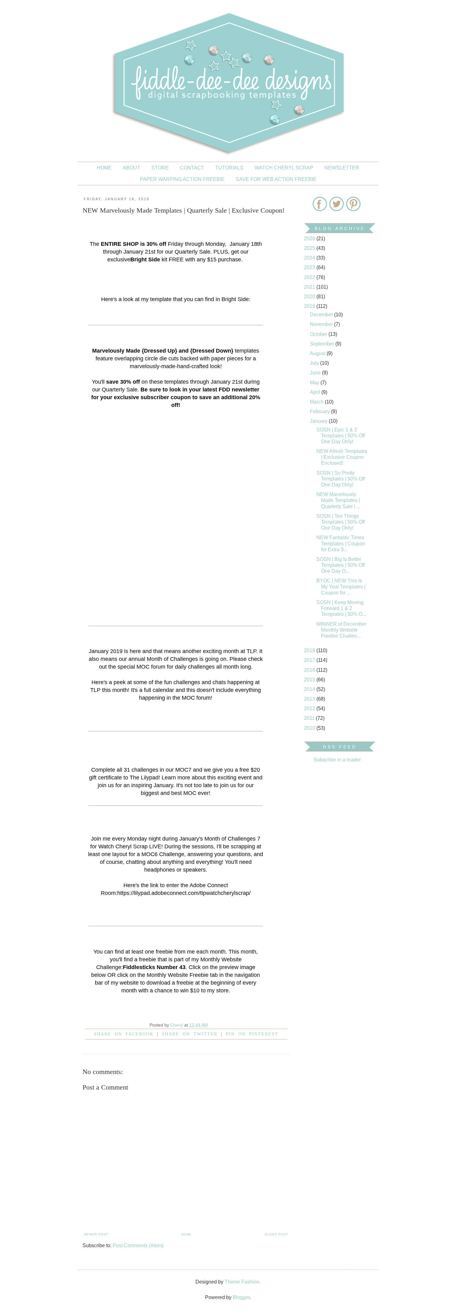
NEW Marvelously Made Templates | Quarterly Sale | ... (338, 500)
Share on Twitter (189, 1033)
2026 (310, 238)
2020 (310, 296)
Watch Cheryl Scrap (284, 167)
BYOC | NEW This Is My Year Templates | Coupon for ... (340, 586)
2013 (310, 699)
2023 (310, 267)
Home (104, 167)
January (319, 421)
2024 (310, 257)
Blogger (241, 1297)
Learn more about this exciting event (207, 777)
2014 (310, 689)
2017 (310, 660)
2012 (310, 708)
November (322, 324)
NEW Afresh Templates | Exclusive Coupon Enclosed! (341, 457)
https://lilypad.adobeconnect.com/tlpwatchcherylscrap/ (184, 893)
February (320, 411)
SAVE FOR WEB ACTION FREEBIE (276, 179)
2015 (310, 679)
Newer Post (96, 1234)
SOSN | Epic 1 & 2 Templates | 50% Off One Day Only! (340, 435)
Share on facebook (124, 1033)
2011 (310, 718)
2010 (310, 728)
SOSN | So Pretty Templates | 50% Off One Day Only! (340, 478)
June (316, 372)
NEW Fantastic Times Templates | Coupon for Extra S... (340, 543)
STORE (160, 167)
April (315, 392)
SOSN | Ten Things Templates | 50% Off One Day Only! (340, 521)
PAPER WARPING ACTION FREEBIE (182, 179)
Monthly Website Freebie (177, 975)
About (131, 167)
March (317, 401)
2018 (310, 650)
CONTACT (192, 167)
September (322, 343)
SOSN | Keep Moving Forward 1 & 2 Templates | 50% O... (341, 608)
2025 (310, 248)
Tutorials (229, 167)
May (315, 382)
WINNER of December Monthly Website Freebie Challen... (341, 629)
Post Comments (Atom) (138, 1245)
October (319, 334)
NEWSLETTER (341, 167)
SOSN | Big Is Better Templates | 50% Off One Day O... (340, 565)
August (318, 353)
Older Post (276, 1234)
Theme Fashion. (243, 1281)
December (322, 314)
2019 (310, 306)
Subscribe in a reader (337, 759)
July (315, 363)
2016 (310, 670)
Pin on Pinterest (252, 1033)
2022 (310, 277)
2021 (310, 287)
